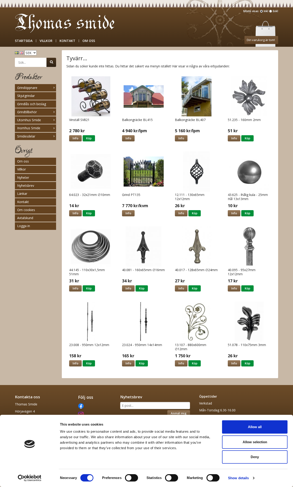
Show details (238, 478)
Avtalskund (25, 218)
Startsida (24, 40)
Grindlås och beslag (31, 104)
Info (75, 138)
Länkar (22, 193)
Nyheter (23, 177)
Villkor (46, 40)
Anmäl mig (179, 413)
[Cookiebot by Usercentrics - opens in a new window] (30, 478)
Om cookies (26, 210)
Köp (89, 138)
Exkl (275, 11)
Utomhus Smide (29, 120)
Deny (255, 457)
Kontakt (67, 40)
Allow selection (255, 442)
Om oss (88, 40)
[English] (22, 52)
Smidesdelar (26, 136)
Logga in (23, 226)
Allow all (255, 427)
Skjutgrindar (26, 96)
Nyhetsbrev (25, 185)
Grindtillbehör (27, 112)
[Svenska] (17, 52)
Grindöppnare (27, 87)
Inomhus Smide (28, 128)
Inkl (266, 11)
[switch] (131, 477)
